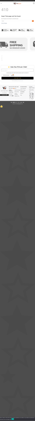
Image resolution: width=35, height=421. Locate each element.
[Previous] (1, 53)
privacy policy (21, 80)
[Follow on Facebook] (3, 93)
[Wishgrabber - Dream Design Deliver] (17, 3)
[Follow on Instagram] (4, 93)
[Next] (4, 53)
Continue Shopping (4, 23)
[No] (15, 419)
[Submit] (33, 21)
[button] (1, 3)
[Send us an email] (6, 93)
